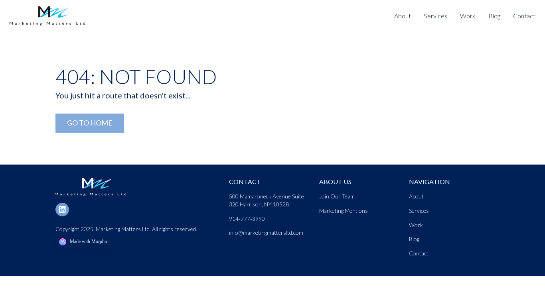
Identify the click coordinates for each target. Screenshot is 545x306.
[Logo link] (51, 10)
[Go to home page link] (90, 181)
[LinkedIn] (65, 209)
